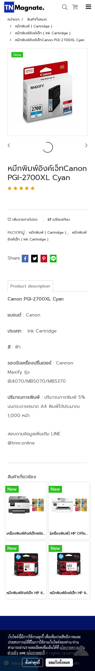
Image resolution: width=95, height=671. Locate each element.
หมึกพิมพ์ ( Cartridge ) (48, 232)
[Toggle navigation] (88, 7)
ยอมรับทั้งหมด (59, 662)
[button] (63, 7)
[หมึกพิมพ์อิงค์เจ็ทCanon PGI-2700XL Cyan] (47, 92)
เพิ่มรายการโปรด (24, 219)
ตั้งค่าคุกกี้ (32, 662)
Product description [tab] (30, 286)
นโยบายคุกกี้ (36, 652)
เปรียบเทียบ (60, 219)
